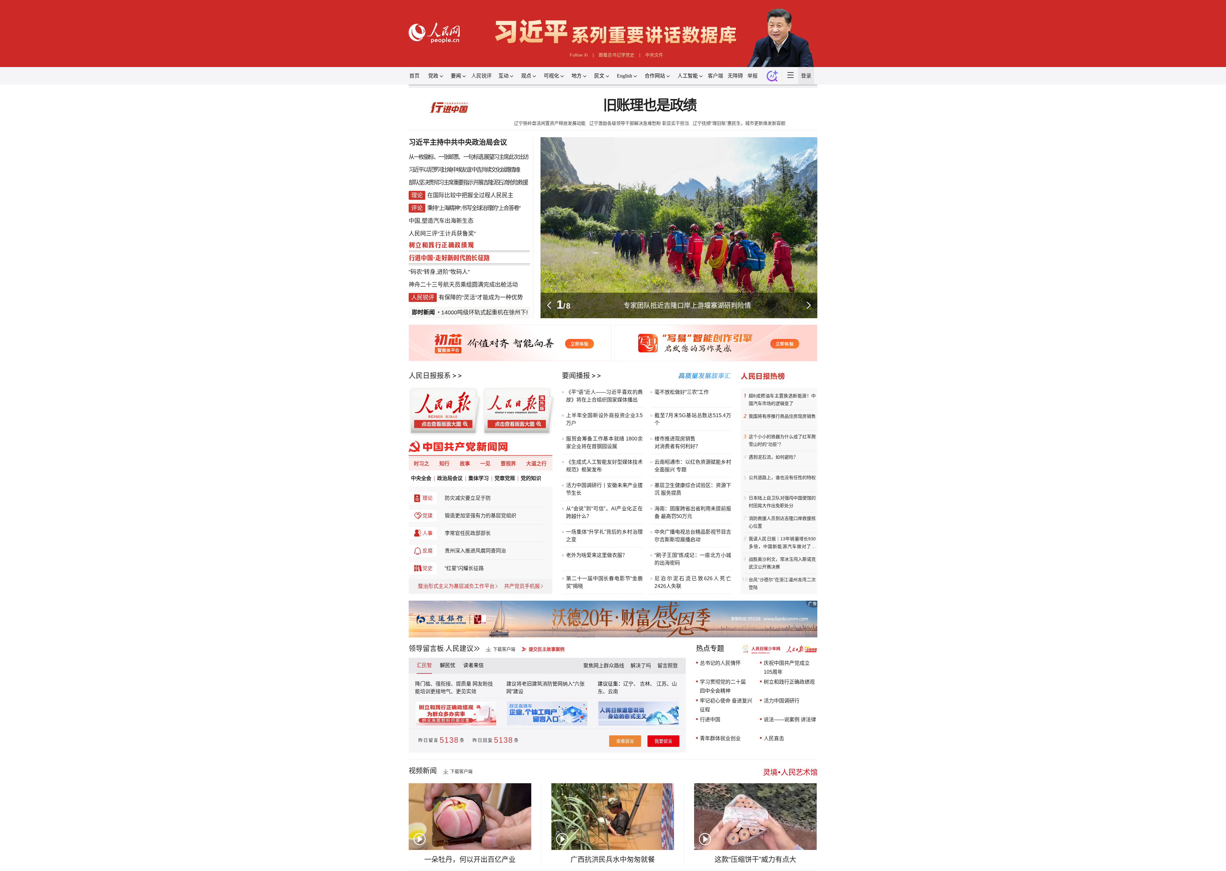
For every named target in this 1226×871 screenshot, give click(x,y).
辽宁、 (631, 684)
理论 (427, 498)
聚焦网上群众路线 (603, 665)
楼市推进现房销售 (675, 438)
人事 (427, 533)
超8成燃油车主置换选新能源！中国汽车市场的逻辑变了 (782, 399)
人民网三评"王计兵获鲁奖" (442, 233)
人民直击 (774, 738)
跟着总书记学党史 (616, 54)
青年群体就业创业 (720, 738)
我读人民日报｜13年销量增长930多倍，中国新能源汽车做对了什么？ (782, 543)
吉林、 (647, 684)
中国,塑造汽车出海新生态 (441, 221)
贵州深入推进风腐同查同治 (475, 550)
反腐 (427, 550)
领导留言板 (426, 648)
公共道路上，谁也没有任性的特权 (782, 477)
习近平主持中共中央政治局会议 (458, 142)
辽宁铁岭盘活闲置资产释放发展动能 (550, 123)
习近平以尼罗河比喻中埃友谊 (440, 170)
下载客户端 (504, 649)
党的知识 (531, 478)
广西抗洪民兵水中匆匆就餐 (613, 859)
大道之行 (536, 463)
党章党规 (505, 478)
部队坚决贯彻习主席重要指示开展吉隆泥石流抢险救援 (468, 182)
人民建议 (459, 648)
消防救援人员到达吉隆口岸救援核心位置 (782, 522)
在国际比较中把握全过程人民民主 (470, 195)
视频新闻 (423, 771)
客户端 (715, 76)
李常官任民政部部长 (468, 533)
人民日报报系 (430, 375)
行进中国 (710, 719)
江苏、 (663, 684)
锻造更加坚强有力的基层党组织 (480, 515)
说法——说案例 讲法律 (790, 719)
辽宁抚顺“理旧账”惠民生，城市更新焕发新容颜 (739, 123)
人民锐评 (481, 76)
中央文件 (654, 54)
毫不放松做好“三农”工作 (682, 392)
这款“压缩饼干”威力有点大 (755, 859)
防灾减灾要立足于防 (468, 498)
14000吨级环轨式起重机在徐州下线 (469, 312)
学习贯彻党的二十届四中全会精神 (723, 686)
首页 (414, 76)
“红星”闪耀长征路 (464, 568)
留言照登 (667, 665)
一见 (485, 463)
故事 (465, 463)
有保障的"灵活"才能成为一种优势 (481, 297)
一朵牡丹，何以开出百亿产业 (470, 859)
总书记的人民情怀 (720, 663)
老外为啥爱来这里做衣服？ (596, 555)
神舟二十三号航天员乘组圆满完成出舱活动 (463, 285)
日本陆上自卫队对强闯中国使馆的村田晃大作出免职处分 (782, 501)
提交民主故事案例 (546, 649)
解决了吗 (641, 665)
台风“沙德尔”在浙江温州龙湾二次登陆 (782, 583)
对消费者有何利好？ (677, 446)
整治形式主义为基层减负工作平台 (456, 586)
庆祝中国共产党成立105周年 (787, 667)
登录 (806, 76)
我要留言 (663, 741)
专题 (681, 469)
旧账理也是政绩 (650, 105)
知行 (444, 463)
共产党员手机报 (522, 586)
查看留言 (625, 741)
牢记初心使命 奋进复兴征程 (726, 705)
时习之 (421, 463)
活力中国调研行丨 (586, 485)
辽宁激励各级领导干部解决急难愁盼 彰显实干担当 (639, 123)
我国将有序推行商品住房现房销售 (782, 416)
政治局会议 (450, 478)
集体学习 (478, 478)
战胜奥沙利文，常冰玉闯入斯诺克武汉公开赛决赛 (782, 563)
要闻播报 (576, 375)
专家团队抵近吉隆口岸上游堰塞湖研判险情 (687, 305)
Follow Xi (579, 54)
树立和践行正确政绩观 (789, 682)
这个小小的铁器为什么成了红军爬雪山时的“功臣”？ (782, 440)
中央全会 (421, 478)
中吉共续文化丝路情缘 (495, 170)
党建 (427, 515)
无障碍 (735, 76)
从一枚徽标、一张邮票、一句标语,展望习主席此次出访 (468, 157)
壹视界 (508, 463)
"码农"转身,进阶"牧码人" (439, 272)
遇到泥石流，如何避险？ (773, 457)
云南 (613, 691)
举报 (752, 76)
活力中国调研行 (781, 700)
